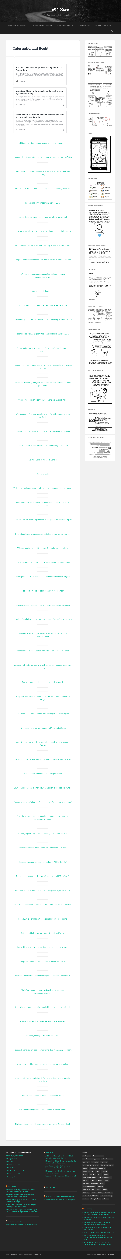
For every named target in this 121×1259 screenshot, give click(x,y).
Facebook (104, 1171)
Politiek (98, 1189)
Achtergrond (86, 1156)
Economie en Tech (88, 1171)
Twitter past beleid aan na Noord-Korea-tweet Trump (43, 933)
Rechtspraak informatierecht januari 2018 (42, 203)
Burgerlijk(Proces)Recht (43, 25)
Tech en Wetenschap (106, 1195)
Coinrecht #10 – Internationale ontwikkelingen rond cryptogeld (43, 714)
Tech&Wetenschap (93, 1195)
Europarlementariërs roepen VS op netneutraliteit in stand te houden (42, 260)
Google (99, 1174)
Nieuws (102, 1183)
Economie (102, 1168)
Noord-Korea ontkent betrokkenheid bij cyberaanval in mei (43, 305)
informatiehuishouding (89, 1177)
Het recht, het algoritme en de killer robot (43, 1036)
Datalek (85, 1168)
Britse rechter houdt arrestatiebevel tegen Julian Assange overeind (43, 189)
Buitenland (86, 1162)
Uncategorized (12, 1177)
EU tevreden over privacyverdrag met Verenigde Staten (43, 728)
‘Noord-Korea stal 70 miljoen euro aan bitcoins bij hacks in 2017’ (43, 334)
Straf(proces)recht (13, 1174)
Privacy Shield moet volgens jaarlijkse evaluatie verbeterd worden (43, 947)
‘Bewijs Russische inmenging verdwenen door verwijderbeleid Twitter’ (43, 788)
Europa (97, 1171)
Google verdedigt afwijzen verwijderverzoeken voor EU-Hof (42, 400)
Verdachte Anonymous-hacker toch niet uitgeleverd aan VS (42, 217)
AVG (103, 1159)
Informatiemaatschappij (104, 1177)
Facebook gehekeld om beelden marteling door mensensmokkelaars (43, 1050)
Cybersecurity (87, 1165)
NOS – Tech (12, 1186)
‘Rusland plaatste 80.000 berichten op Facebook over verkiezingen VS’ (43, 576)
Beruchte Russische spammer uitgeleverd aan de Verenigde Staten (43, 231)
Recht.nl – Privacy (15, 1221)
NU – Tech (49, 1152)
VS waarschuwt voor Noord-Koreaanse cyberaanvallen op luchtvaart (43, 431)
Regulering (86, 1192)
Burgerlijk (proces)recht (15, 1156)
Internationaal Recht (103, 25)
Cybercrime (104, 1162)
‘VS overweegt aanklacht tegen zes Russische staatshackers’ (43, 548)
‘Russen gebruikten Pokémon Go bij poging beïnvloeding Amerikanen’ (43, 802)
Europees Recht (84, 25)
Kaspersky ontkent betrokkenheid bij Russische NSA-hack (43, 848)
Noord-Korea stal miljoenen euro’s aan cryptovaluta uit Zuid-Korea (42, 245)
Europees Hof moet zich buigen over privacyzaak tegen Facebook (42, 890)
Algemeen (95, 1156)
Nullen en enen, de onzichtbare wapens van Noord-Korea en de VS (42, 1124)
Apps (101, 1156)
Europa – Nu (50, 1187)
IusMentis (86, 1183)
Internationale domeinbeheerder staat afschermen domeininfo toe (42, 534)
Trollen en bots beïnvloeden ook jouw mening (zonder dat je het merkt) (42, 488)
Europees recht (12, 1159)
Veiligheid (85, 1199)
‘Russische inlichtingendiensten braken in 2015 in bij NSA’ (43, 862)
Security (100, 1192)
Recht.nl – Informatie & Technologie (60, 1196)
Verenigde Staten (95, 1199)
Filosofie (10, 1162)
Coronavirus (95, 1162)
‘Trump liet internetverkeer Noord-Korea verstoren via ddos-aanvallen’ (43, 905)
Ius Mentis (88, 1209)
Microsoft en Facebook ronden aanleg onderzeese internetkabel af (42, 976)
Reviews (94, 1192)
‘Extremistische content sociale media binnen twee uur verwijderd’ (43, 1007)
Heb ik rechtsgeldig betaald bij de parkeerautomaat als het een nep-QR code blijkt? (98, 1237)
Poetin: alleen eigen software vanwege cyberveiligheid (42, 1021)
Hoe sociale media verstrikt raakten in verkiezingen (43, 591)
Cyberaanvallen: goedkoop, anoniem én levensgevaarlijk (42, 1110)
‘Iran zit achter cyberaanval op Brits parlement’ (42, 774)
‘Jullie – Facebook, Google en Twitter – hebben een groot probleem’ (43, 562)
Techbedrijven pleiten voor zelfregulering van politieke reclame (43, 651)
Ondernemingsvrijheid (89, 1186)
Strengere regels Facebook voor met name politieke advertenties (43, 605)
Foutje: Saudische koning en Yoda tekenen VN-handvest (42, 961)
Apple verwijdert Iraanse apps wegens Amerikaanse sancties (42, 1064)
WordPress (37, 1255)
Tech (84, 1195)
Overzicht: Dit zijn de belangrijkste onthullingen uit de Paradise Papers (43, 520)
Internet (106, 1180)
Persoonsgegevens (88, 1189)
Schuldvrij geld (43, 474)
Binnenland (109, 1159)
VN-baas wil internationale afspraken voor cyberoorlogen (43, 143)
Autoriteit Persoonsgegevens (91, 1159)
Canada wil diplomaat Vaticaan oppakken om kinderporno (42, 919)
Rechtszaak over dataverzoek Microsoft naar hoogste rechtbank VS (43, 759)
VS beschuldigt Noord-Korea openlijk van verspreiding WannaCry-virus (42, 320)
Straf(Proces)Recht (65, 25)
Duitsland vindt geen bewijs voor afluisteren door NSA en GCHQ (42, 876)
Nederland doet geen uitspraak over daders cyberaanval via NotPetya (43, 157)
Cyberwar (96, 1165)
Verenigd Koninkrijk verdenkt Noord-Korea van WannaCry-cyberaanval (43, 619)
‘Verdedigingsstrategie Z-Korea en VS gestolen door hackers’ (42, 834)
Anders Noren (101, 1255)
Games (85, 1174)
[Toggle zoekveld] (112, 31)
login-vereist (94, 1183)
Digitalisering (93, 1168)
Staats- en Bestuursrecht (18, 25)
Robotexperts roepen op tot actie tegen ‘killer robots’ (42, 1095)
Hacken (106, 1174)
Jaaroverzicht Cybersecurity (42, 291)
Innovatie (85, 1180)
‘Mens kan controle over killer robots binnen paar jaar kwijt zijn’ (42, 446)
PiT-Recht (60, 9)
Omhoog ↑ (111, 1255)
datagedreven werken (107, 1165)
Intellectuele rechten (96, 1180)
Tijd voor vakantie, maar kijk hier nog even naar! (99, 1232)
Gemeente (92, 1174)
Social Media (108, 1192)
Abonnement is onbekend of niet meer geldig (22, 1224)
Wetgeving (105, 1199)
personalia (100, 1186)
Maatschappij (11, 1168)
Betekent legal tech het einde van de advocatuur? (42, 682)
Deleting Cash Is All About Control (43, 460)
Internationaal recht (13, 1165)
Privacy (104, 1189)
